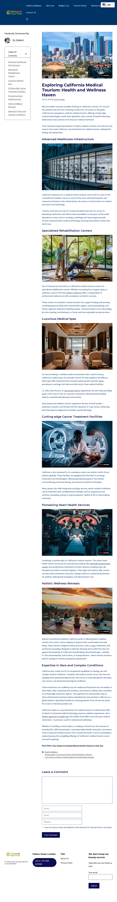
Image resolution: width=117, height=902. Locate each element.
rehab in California (74, 292)
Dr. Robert (18, 40)
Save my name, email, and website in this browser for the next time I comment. (78, 827)
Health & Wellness (34, 5)
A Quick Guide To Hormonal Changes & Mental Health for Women (68, 755)
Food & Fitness (80, 5)
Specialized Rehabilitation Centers (14, 72)
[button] (27, 19)
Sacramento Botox (72, 390)
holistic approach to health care (55, 716)
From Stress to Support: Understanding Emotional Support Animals (69, 757)
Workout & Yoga (98, 5)
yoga (93, 645)
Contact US (31, 12)
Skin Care (50, 5)
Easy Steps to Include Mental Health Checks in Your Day (77, 745)
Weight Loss (64, 5)
